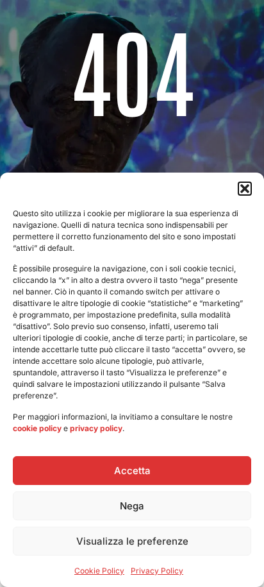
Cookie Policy (99, 570)
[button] (244, 188)
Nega (132, 506)
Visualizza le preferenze (132, 541)
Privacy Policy (157, 570)
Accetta (132, 470)
